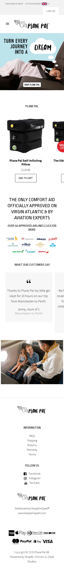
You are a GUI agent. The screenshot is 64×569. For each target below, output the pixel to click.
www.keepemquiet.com (32, 513)
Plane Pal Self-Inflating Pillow (26, 162)
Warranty (32, 449)
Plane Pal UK (42, 552)
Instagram (34, 478)
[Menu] (7, 24)
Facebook (34, 473)
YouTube (34, 483)
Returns (32, 445)
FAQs (32, 436)
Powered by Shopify (22, 557)
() (50, 11)
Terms (32, 454)
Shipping (32, 440)
